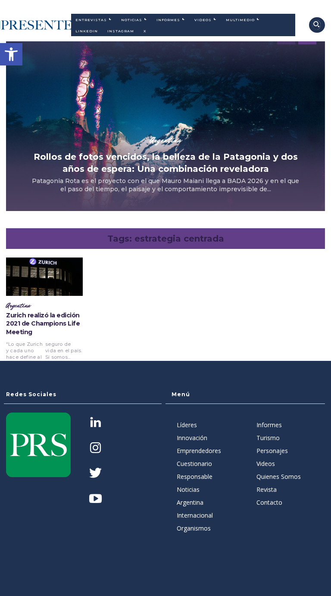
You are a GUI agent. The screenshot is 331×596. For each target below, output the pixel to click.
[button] (11, 54)
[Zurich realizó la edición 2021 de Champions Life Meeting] (44, 277)
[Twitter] (95, 473)
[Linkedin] (95, 423)
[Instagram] (95, 448)
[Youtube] (95, 499)
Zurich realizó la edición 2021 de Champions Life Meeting (43, 323)
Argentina (165, 140)
